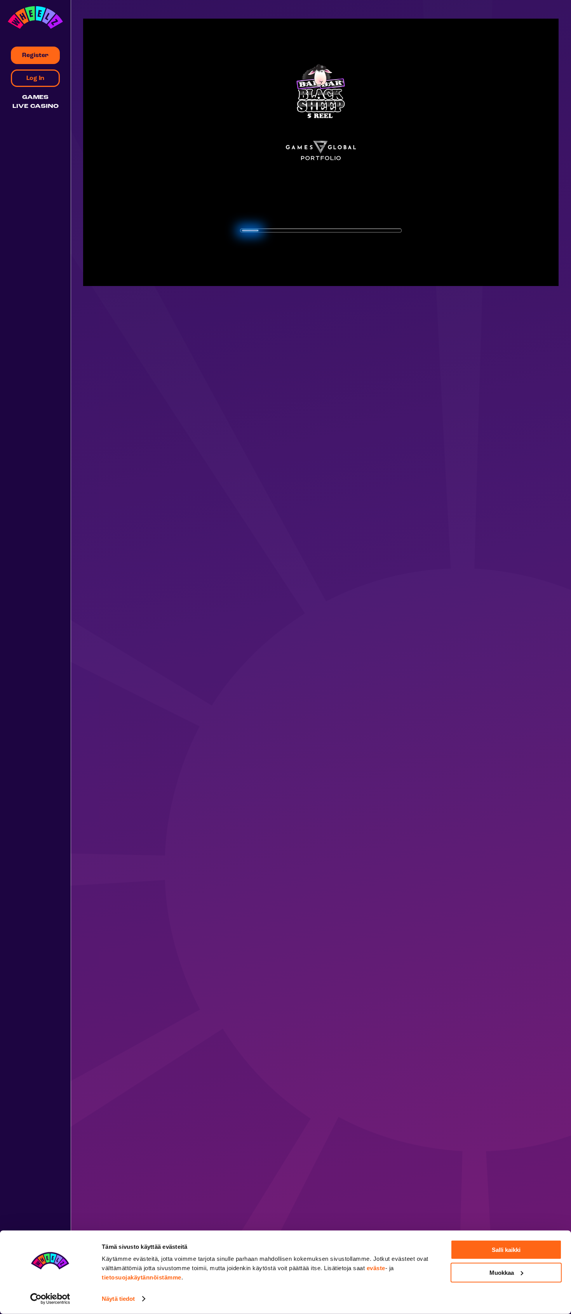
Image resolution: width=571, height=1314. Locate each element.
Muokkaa (501, 1272)
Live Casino (35, 106)
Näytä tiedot (118, 1298)
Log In (35, 78)
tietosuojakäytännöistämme (141, 1277)
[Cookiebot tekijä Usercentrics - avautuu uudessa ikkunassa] (50, 1299)
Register (35, 55)
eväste (376, 1268)
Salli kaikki (506, 1249)
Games (35, 98)
